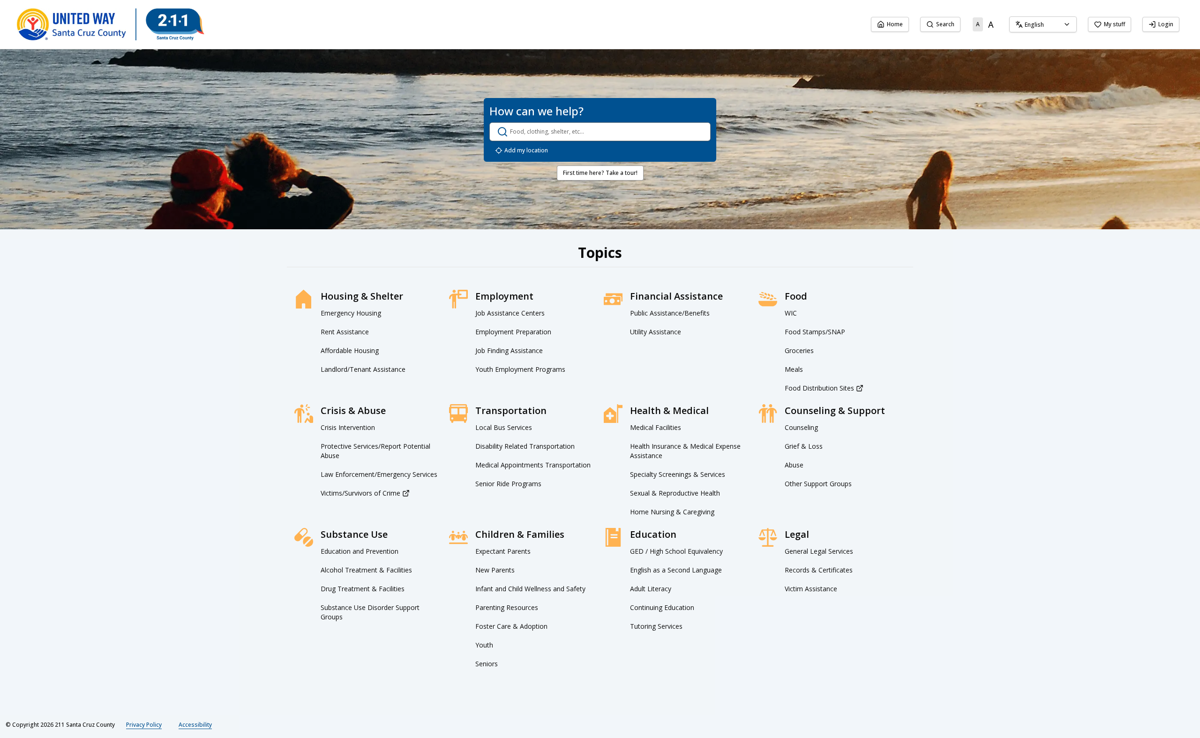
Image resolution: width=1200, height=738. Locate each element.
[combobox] (1043, 24)
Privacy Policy (144, 725)
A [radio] (978, 24)
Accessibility (195, 725)
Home (895, 24)
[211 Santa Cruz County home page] (110, 24)
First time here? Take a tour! (600, 173)
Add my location (526, 150)
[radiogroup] (985, 24)
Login (1165, 24)
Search (945, 24)
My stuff (1114, 24)
